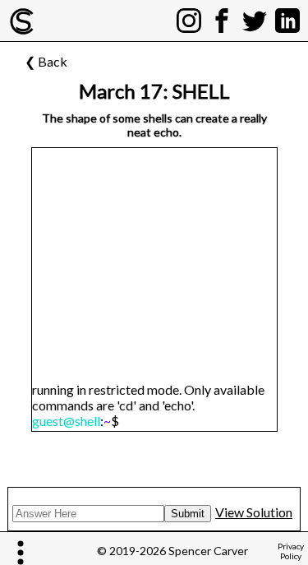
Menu (23, 552)
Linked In (287, 12)
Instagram (189, 12)
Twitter (254, 12)
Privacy (291, 551)
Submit (188, 513)
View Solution (253, 512)
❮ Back (46, 61)
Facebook (221, 12)
